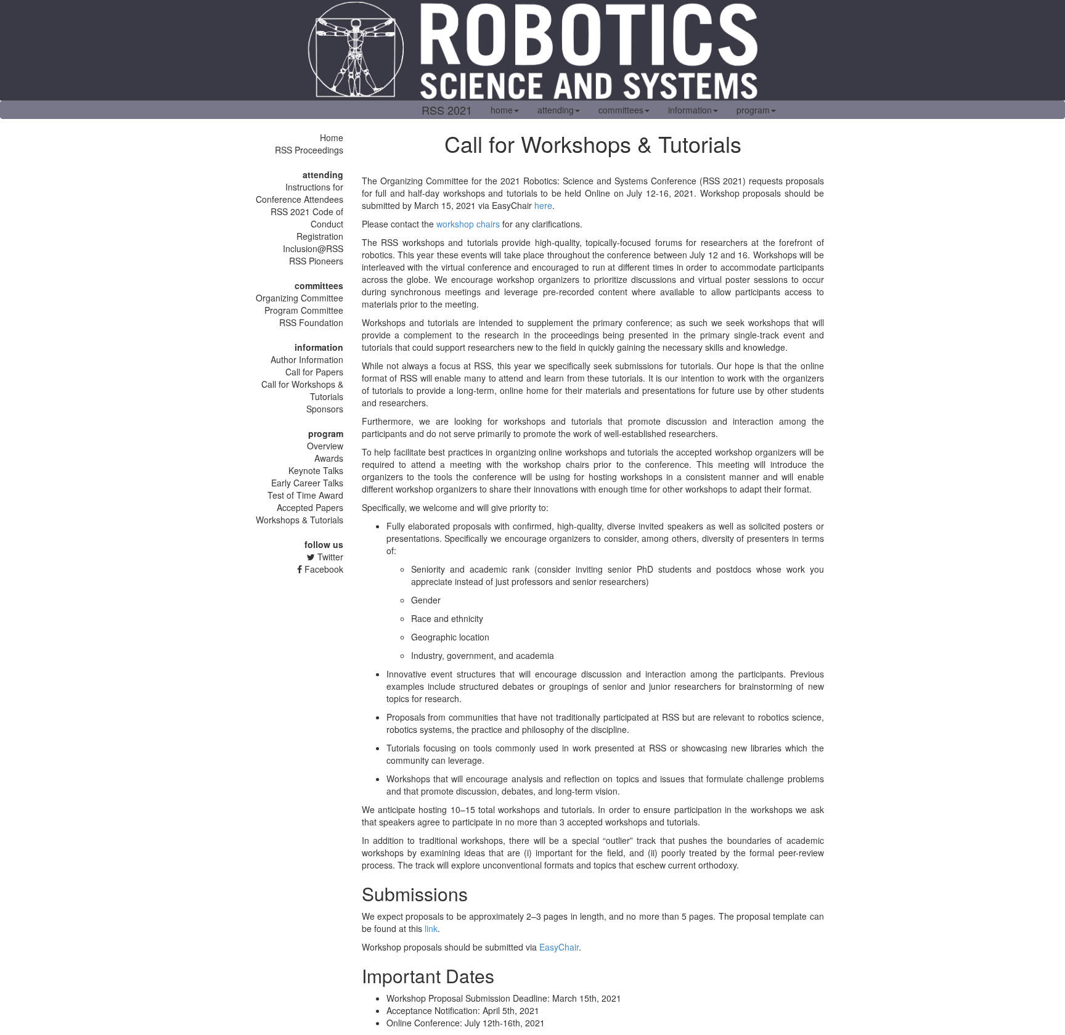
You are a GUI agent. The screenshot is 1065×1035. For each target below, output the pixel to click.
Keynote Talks (315, 470)
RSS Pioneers (316, 261)
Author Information (307, 359)
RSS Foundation (311, 322)
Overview (325, 446)
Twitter (329, 556)
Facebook (322, 569)
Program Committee (303, 310)
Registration (319, 236)
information (690, 110)
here (543, 205)
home (502, 110)
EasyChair (559, 947)
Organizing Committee (299, 298)
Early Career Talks (307, 483)
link (431, 928)
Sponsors (324, 409)
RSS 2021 (447, 110)
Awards (328, 458)
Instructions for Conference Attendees (299, 193)
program (753, 110)
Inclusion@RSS (313, 248)
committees (620, 110)
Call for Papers (314, 372)
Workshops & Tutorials (299, 519)
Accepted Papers (310, 507)
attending (555, 110)
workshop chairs (468, 224)
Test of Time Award (305, 495)
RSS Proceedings (309, 150)
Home (331, 137)
